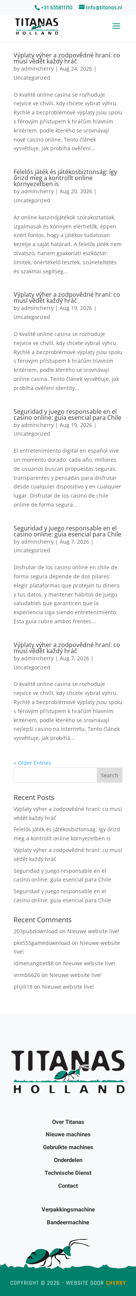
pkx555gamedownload (42, 942)
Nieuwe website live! (93, 931)
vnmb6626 (27, 975)
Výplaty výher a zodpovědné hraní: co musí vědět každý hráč (67, 58)
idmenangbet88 (34, 963)
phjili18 (23, 986)
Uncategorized (32, 77)
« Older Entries (32, 762)
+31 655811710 (57, 7)
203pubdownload (36, 931)
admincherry (37, 68)
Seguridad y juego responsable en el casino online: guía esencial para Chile (67, 414)
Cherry (116, 1283)
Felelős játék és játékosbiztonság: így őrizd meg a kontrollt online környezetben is (65, 178)
